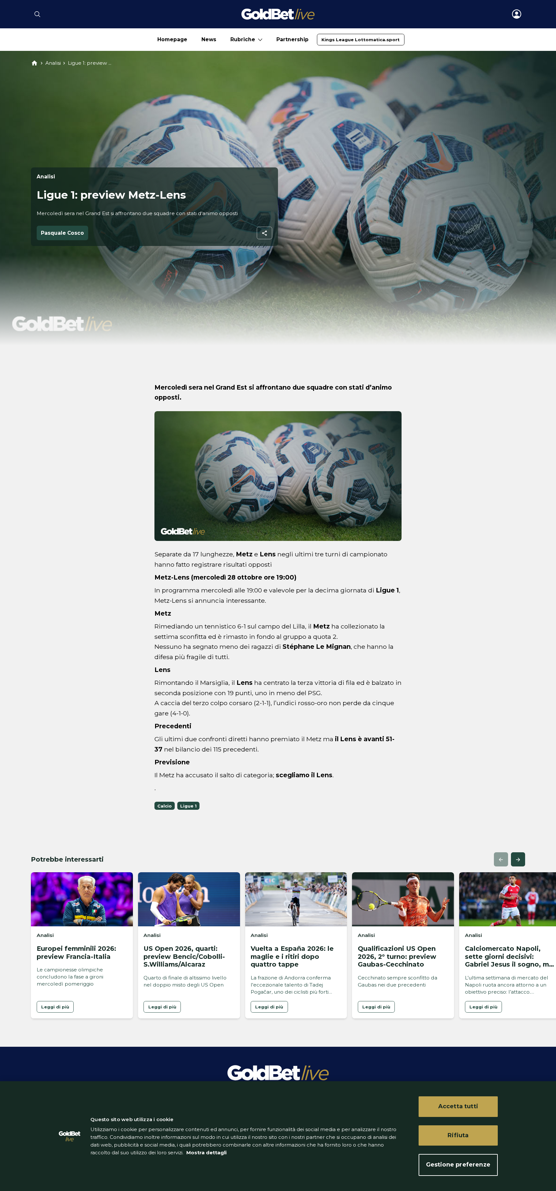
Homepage (172, 39)
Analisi (53, 63)
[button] (501, 859)
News (208, 39)
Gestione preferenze (458, 1164)
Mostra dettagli (206, 1152)
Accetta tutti (458, 1106)
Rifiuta (458, 1135)
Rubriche (242, 39)
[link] (360, 39)
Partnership (292, 39)
